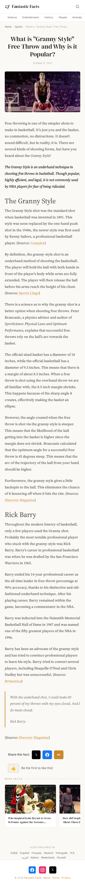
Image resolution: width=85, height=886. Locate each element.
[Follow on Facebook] (32, 869)
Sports (19, 26)
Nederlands (48, 857)
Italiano (35, 857)
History (48, 17)
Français (37, 852)
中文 (72, 852)
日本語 (14, 852)
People (63, 17)
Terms (56, 877)
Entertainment (30, 17)
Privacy (66, 877)
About (46, 877)
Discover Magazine (20, 500)
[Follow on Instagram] (42, 869)
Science (12, 17)
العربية (25, 857)
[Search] (77, 6)
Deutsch (48, 852)
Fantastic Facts (33, 877)
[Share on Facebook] (47, 754)
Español (24, 852)
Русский (61, 857)
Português (62, 852)
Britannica (13, 681)
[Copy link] (58, 754)
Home (8, 26)
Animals (77, 17)
